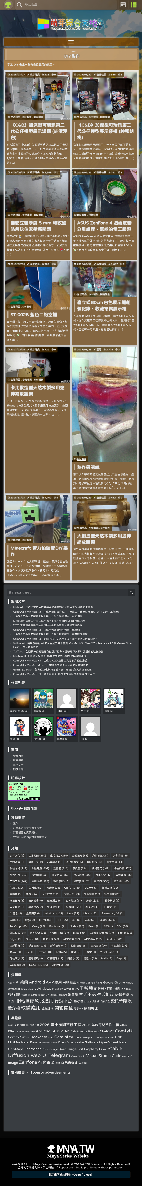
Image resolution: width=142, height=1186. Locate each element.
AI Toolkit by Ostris (27, 1032)
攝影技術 (15, 945)
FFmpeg (49, 1037)
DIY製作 (27, 117)
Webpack (15, 965)
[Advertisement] (71, 1098)
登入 (15, 823)
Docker (36, 1037)
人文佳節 (15, 907)
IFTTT (93, 1037)
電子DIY (99, 881)
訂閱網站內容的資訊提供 (27, 828)
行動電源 (46, 1062)
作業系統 (57, 875)
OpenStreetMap (112, 1042)
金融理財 (77, 855)
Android (111, 939)
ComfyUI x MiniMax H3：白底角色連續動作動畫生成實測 (46, 629)
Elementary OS (110, 913)
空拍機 (13, 894)
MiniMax (14, 1042)
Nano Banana (31, 1042)
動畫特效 (75, 945)
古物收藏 (15, 862)
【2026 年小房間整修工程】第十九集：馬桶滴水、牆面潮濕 (47, 616)
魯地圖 (83, 1062)
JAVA (13, 952)
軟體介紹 (15, 868)
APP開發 (57, 965)
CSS (87, 920)
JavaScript (16, 926)
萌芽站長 (35, 74)
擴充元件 (48, 939)
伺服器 (13, 887)
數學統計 (110, 900)
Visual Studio (78, 1056)
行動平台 (15, 875)
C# (27, 952)
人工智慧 (47, 894)
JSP (74, 920)
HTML (43, 920)
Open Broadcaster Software (78, 1042)
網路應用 (97, 868)
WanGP (125, 1056)
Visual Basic (107, 952)
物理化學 (52, 907)
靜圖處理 (33, 945)
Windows (50, 913)
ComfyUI (124, 1030)
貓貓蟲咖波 (69, 1062)
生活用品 (15, 117)
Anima (70, 1031)
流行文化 (15, 855)
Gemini (61, 1037)
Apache (82, 1031)
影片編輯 (55, 945)
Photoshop (33, 1048)
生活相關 (15, 215)
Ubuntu (87, 913)
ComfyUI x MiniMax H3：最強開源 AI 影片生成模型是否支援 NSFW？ (54, 674)
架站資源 (35, 932)
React (91, 926)
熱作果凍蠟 (88, 467)
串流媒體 (121, 875)
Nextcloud (46, 1042)
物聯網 (50, 887)
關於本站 (18, 769)
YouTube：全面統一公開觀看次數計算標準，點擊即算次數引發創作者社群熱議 (58, 651)
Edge (13, 939)
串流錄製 (116, 945)
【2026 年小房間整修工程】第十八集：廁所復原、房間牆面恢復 (50, 634)
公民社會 (33, 900)
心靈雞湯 (52, 862)
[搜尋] (131, 592)
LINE (118, 1037)
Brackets (93, 1031)
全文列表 (18, 755)
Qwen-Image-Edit (71, 1049)
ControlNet (17, 1037)
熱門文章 (18, 764)
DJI (27, 1037)
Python (41, 952)
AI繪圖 (70, 907)
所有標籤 (18, 760)
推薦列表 (31, 913)
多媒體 (76, 868)
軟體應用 (37, 868)
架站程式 (15, 932)
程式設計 (118, 881)
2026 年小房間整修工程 (60, 1025)
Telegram (59, 1055)
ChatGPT (107, 1031)
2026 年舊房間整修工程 (100, 1024)
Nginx (54, 1042)
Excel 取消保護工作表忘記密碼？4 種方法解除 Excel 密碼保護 (49, 620)
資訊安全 (100, 875)
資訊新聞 (79, 875)
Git (71, 1037)
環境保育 (15, 900)
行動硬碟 (52, 958)
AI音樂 (108, 907)
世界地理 (71, 900)
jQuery (35, 926)
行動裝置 (93, 215)
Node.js (74, 926)
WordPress (56, 932)
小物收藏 (27, 379)
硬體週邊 (37, 881)
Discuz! (77, 932)
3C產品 (89, 887)
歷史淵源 (52, 900)
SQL (119, 926)
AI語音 (14, 913)
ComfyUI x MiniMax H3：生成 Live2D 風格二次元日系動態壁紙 (50, 660)
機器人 (30, 894)
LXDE (13, 920)
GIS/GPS (69, 887)
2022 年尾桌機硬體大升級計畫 (23, 1025)
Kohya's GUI (103, 1037)
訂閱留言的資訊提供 (25, 832)
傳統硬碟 (15, 958)
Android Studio (50, 1031)
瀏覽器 (57, 868)
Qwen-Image (50, 1049)
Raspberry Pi (93, 1048)
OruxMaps (15, 1048)
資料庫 (33, 887)
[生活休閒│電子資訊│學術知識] (71, 28)
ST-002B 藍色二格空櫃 (34, 314)
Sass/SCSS (106, 920)
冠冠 (98, 349)
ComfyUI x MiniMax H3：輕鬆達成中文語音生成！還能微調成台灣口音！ (55, 638)
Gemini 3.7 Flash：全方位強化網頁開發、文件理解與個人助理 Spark (52, 669)
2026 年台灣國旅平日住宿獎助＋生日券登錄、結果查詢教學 (47, 625)
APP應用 (89, 939)
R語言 (88, 952)
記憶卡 (87, 958)
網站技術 (119, 868)
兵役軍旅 (112, 862)
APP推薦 (68, 939)
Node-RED (35, 965)
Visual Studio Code (103, 1056)
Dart (73, 952)
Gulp (119, 958)
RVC (105, 1049)
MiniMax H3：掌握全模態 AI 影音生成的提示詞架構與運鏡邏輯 (49, 656)
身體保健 (91, 900)
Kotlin (59, 952)
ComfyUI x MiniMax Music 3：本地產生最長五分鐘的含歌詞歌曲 (50, 665)
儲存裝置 (79, 881)
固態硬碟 (33, 958)
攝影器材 (107, 887)
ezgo (28, 920)
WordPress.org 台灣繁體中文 (30, 837)
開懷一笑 (33, 862)
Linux (70, 913)
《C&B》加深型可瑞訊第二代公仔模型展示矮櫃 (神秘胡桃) (105, 131)
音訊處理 (96, 945)
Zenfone (28, 1062)
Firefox (122, 932)
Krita (112, 1037)
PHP (59, 920)
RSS (106, 926)
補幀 (58, 1063)
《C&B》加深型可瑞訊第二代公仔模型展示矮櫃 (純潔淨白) (39, 131)
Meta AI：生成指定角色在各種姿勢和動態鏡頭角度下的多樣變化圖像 (53, 607)
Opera (29, 939)
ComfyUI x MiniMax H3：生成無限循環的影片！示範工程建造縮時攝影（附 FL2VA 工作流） (67, 611)
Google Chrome (99, 932)
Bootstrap (55, 926)
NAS (104, 958)
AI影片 (89, 907)
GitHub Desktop (82, 1037)
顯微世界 (33, 907)
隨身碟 (71, 958)
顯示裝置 (58, 881)
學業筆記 (69, 894)
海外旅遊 (97, 855)
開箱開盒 (38, 117)
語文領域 (109, 894)
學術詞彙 (89, 894)
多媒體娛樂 (72, 862)
